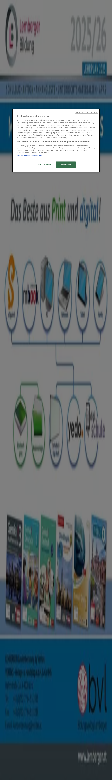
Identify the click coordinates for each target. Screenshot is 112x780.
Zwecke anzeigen (44, 164)
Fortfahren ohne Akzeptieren (86, 112)
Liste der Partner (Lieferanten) (29, 155)
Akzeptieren (66, 164)
